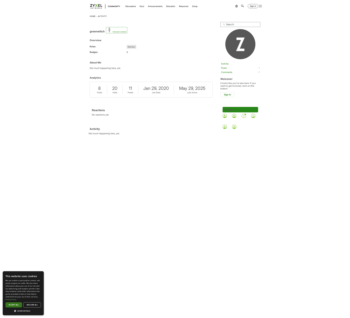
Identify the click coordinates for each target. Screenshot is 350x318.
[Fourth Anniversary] (224, 115)
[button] (23, 311)
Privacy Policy (10, 299)
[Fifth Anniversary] (234, 115)
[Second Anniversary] (224, 126)
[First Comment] (243, 115)
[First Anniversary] (253, 115)
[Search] (224, 24)
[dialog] (23, 293)
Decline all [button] (32, 305)
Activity (225, 63)
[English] (104, 6)
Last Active (192, 92)
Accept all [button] (14, 305)
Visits (114, 92)
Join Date (156, 92)
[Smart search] (242, 6)
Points (130, 92)
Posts (99, 92)
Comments (240, 72)
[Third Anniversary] (234, 126)
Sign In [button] (227, 94)
